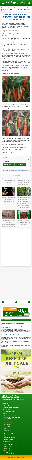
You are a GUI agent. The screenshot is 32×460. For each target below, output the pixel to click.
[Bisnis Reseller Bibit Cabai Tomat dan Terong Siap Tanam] (8, 191)
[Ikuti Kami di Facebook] (5, 453)
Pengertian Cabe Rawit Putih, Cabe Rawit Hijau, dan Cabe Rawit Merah (16, 16)
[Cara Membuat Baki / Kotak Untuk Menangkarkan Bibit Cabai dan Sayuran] (8, 214)
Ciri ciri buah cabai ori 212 (9, 181)
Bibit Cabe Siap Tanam (10, 444)
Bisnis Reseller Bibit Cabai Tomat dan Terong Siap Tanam (8, 199)
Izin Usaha (7, 424)
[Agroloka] (10, 398)
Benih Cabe (7, 448)
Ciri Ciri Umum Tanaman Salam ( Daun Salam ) (12, 329)
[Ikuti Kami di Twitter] (7, 453)
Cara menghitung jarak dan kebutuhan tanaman (12, 323)
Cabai (16, 170)
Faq (5, 428)
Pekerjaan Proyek (9, 435)
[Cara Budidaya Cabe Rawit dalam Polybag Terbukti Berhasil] (24, 178)
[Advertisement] (16, 248)
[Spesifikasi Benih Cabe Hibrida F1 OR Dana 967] (24, 214)
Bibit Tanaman (8, 446)
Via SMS (21, 165)
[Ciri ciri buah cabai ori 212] (8, 178)
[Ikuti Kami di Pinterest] (13, 453)
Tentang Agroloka (9, 434)
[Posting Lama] (29, 302)
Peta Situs (7, 432)
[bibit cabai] (16, 317)
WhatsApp (9, 165)
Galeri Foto (7, 426)
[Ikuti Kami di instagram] (9, 453)
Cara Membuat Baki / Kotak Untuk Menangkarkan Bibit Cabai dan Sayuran (8, 223)
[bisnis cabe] (16, 392)
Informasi (20, 170)
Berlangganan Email (9, 437)
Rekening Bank (8, 430)
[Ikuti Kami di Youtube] (11, 453)
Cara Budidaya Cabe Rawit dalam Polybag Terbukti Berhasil (23, 182)
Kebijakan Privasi (8, 439)
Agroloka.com (20, 457)
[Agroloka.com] (16, 3)
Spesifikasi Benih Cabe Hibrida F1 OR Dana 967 (23, 222)
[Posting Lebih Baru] (3, 302)
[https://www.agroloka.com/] (16, 302)
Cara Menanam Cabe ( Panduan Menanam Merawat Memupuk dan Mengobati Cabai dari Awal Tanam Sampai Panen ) (24, 202)
